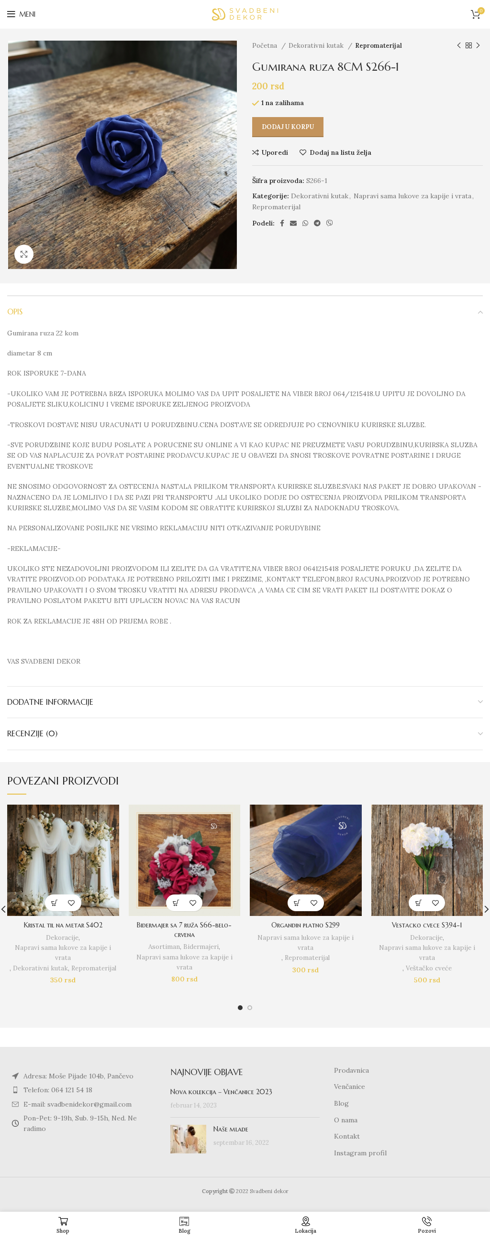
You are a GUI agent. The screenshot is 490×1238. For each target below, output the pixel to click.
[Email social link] (293, 223)
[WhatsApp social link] (305, 223)
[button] (54, 902)
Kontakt (347, 1136)
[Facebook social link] (282, 223)
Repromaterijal (378, 46)
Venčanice (349, 1086)
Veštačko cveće (429, 968)
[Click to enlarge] (23, 254)
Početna (265, 46)
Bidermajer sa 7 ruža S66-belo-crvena (184, 930)
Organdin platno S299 (305, 925)
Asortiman (164, 947)
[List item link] (81, 1090)
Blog (341, 1103)
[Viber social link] (329, 223)
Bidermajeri (201, 947)
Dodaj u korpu (288, 127)
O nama (345, 1120)
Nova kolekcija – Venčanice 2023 (221, 1091)
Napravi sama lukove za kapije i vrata (412, 196)
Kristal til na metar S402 (63, 925)
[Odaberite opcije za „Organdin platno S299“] (297, 902)
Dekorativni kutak (317, 46)
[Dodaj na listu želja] (71, 902)
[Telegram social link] (317, 223)
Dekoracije (62, 938)
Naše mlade (230, 1129)
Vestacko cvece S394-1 (427, 925)
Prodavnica (351, 1070)
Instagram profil (360, 1153)
